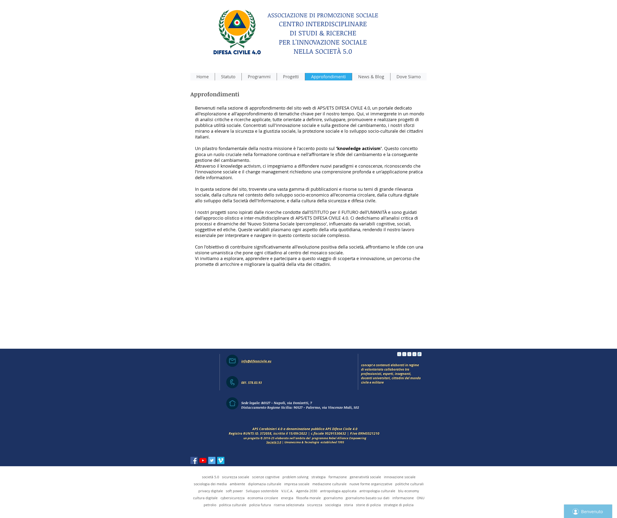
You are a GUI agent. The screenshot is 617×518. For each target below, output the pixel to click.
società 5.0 (210, 477)
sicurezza (314, 505)
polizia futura (260, 505)
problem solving (295, 477)
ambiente (237, 484)
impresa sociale (296, 484)
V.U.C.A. (287, 491)
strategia (318, 477)
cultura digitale (205, 498)
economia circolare (263, 498)
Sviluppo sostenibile (262, 491)
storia (348, 505)
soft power (234, 491)
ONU (420, 498)
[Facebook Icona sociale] (194, 460)
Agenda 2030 (306, 491)
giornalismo (333, 498)
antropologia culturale (377, 491)
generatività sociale (365, 477)
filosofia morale (308, 498)
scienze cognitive (266, 477)
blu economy (408, 491)
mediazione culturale (329, 484)
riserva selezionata (289, 505)
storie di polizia (368, 505)
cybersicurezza (233, 498)
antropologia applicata (338, 491)
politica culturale (232, 505)
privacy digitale (210, 491)
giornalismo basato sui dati (367, 498)
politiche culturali (409, 484)
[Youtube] (203, 460)
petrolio (210, 505)
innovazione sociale (400, 477)
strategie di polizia (399, 505)
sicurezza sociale (235, 477)
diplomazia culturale (264, 484)
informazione (403, 498)
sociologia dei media (210, 484)
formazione (338, 477)
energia (287, 498)
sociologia (333, 505)
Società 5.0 (273, 442)
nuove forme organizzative (370, 484)
